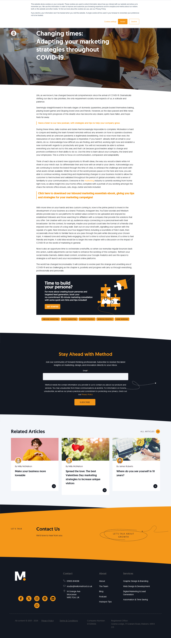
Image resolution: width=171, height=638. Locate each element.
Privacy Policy (87, 394)
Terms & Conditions (69, 620)
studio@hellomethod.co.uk (79, 586)
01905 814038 (73, 581)
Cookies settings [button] (110, 21)
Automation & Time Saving (135, 599)
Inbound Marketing (51, 319)
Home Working (122, 319)
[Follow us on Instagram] (37, 598)
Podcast (103, 596)
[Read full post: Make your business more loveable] (35, 449)
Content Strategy (87, 319)
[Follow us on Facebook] (21, 598)
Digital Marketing (69, 319)
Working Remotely (105, 319)
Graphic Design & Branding (135, 581)
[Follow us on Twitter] (29, 598)
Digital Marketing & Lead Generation (134, 593)
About (102, 581)
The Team (103, 586)
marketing (90, 180)
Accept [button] (122, 21)
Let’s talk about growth (123, 535)
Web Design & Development (136, 586)
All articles (148, 431)
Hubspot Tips (105, 601)
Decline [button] (134, 21)
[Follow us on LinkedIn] (53, 598)
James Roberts (21, 39)
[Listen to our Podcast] (45, 598)
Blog (101, 591)
